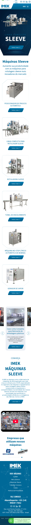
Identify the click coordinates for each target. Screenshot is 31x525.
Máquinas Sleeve (15, 482)
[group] (8, 452)
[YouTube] (24, 2)
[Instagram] (30, 2)
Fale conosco (15, 479)
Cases (16, 488)
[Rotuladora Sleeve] (15, 170)
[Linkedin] (17, 506)
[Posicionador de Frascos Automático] (15, 95)
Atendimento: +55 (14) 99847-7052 (15, 501)
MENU (24, 6)
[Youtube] (14, 506)
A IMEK (15, 477)
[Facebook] (21, 2)
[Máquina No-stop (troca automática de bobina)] (15, 243)
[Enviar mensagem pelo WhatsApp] (11, 521)
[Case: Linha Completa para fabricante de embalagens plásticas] (15, 329)
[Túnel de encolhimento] (15, 206)
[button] (2, 333)
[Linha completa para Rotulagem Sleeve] (15, 133)
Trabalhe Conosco (15, 485)
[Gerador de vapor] (15, 280)
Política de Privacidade (15, 491)
